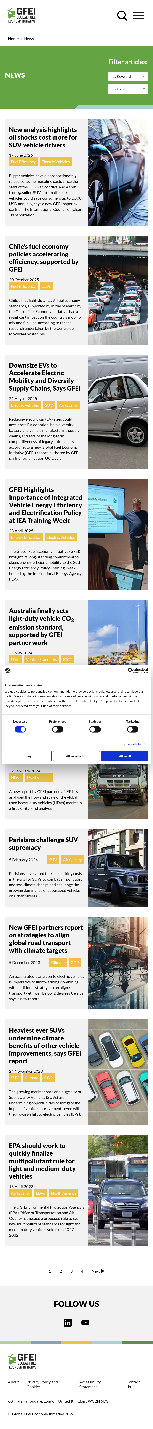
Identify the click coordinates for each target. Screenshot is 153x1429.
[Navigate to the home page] (21, 15)
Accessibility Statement (90, 1384)
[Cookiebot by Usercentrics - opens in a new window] (131, 671)
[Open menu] (138, 15)
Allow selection (76, 756)
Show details (132, 744)
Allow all (125, 756)
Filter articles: (128, 62)
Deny (28, 756)
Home (13, 38)
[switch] (57, 730)
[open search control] (122, 16)
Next (96, 1271)
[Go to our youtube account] (85, 1323)
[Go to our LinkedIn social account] (68, 1323)
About (13, 1381)
